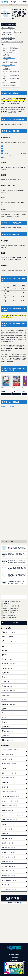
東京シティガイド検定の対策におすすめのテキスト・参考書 (11, 83)
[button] (17, 45)
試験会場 (7, 61)
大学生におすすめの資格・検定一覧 (11, 606)
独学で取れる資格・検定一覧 (8, 847)
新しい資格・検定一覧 (7, 829)
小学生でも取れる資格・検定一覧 (9, 819)
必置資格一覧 (6, 610)
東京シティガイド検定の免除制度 (10, 62)
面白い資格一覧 (5, 885)
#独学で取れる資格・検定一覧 (7, 34)
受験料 (6, 59)
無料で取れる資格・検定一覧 (8, 838)
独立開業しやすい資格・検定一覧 (9, 852)
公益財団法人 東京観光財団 (7, 407)
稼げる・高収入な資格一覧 (9, 615)
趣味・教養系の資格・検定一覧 (13, 5)
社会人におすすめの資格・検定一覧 (10, 866)
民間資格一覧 (15, 610)
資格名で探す (15, 961)
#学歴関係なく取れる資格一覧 (7, 32)
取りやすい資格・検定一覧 (8, 777)
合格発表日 (7, 69)
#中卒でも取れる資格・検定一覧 (8, 27)
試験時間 (7, 55)
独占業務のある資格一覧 (8, 613)
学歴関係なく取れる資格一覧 (8, 810)
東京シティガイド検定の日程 (9, 64)
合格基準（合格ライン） (10, 57)
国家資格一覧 (6, 603)
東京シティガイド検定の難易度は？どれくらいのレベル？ (11, 76)
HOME (3, 5)
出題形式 (7, 54)
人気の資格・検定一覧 (7, 759)
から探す (14, 2)
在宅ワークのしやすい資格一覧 (9, 791)
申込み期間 (7, 66)
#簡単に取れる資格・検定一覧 (7, 37)
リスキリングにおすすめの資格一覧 (10, 749)
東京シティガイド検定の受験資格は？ (11, 49)
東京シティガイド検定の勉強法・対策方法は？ (11, 79)
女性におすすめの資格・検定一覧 (10, 608)
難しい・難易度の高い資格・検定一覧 (10, 880)
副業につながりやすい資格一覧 (9, 773)
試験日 (6, 68)
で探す (25, 2)
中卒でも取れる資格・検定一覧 (9, 754)
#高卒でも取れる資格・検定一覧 (8, 39)
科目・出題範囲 (8, 52)
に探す (20, 2)
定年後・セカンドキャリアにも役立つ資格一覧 (12, 815)
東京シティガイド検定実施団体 (9, 85)
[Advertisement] (14, 470)
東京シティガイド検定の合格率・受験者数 (11, 72)
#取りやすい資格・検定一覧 (7, 29)
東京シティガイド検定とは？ (9, 47)
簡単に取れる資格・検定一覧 (9, 617)
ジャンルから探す (15, 954)
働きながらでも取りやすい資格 (9, 763)
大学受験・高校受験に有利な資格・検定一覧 (12, 796)
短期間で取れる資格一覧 (7, 861)
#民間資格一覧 (18, 32)
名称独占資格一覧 (16, 601)
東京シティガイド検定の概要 (9, 50)
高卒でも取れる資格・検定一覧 (9, 889)
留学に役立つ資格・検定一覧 (8, 857)
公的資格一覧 (6, 601)
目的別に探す (15, 957)
